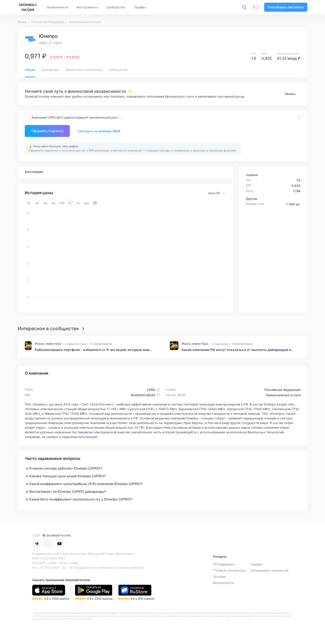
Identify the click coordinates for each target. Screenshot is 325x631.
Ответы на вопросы (231, 570)
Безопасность (223, 583)
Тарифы (256, 564)
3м (45, 203)
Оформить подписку (47, 131)
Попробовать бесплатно (286, 7)
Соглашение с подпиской (269, 570)
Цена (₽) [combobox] (214, 193)
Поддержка (226, 564)
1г (70, 203)
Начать (290, 94)
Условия (219, 576)
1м (36, 203)
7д (28, 203)
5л (78, 203)
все (86, 203)
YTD (62, 203)
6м (53, 203)
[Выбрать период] (95, 203)
